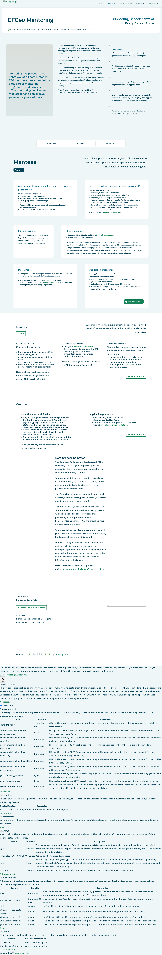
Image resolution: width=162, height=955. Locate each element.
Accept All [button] (21, 675)
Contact (152, 4)
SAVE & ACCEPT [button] (8, 950)
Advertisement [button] (7, 874)
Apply (17, 170)
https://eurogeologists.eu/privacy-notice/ (83, 569)
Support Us (140, 4)
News (122, 4)
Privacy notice (63, 654)
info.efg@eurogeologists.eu (114, 425)
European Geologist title (111, 212)
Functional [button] (5, 792)
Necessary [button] (5, 702)
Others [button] (3, 928)
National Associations (104, 235)
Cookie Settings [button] (8, 675)
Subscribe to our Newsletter (31, 608)
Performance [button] (6, 813)
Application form (132, 301)
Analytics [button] (4, 827)
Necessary (8, 705)
